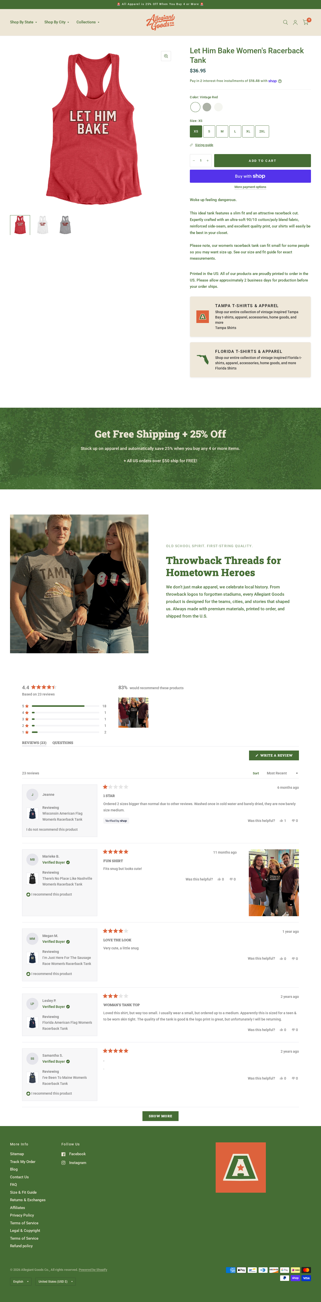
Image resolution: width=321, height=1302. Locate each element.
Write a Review (277, 756)
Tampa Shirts (225, 328)
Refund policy (21, 1246)
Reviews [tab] (34, 743)
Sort (256, 773)
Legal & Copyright (25, 1230)
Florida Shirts (225, 368)
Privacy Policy (22, 1215)
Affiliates (17, 1207)
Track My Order (22, 1161)
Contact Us (19, 1177)
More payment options (250, 187)
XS (196, 131)
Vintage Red (195, 107)
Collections (86, 22)
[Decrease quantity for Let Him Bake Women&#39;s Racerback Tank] (194, 160)
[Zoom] (166, 56)
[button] (64, 706)
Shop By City (54, 22)
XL (248, 131)
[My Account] (295, 22)
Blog (14, 1169)
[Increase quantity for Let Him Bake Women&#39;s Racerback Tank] (207, 160)
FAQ (13, 1184)
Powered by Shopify (93, 1270)
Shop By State (21, 22)
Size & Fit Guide (23, 1192)
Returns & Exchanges (28, 1200)
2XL (262, 131)
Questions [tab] (62, 743)
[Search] (285, 22)
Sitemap (17, 1154)
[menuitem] (25, 22)
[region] (133, 713)
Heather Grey (206, 107)
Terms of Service (24, 1223)
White (218, 107)
